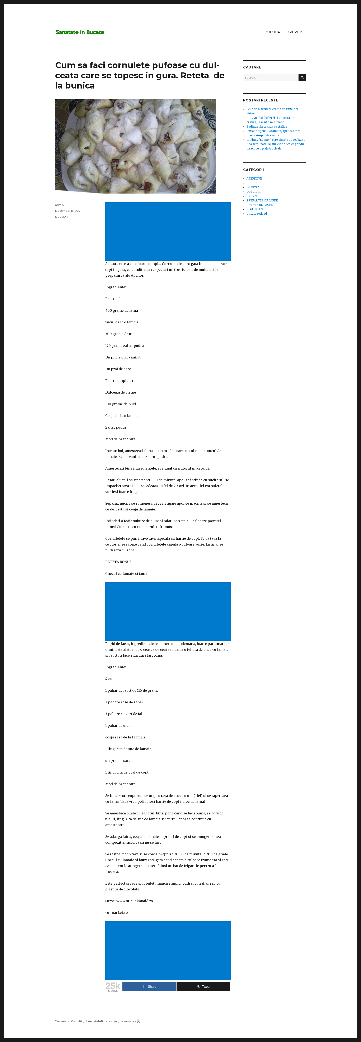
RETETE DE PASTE (260, 205)
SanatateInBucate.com (101, 1021)
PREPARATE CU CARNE (262, 200)
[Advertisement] (168, 232)
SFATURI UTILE (257, 209)
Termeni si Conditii (68, 1021)
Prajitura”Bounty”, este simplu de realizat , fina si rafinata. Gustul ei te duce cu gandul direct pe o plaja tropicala (276, 144)
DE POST (253, 187)
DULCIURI (272, 32)
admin (59, 204)
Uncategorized (257, 213)
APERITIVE (296, 32)
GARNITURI (254, 196)
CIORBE (252, 183)
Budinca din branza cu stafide (267, 126)
